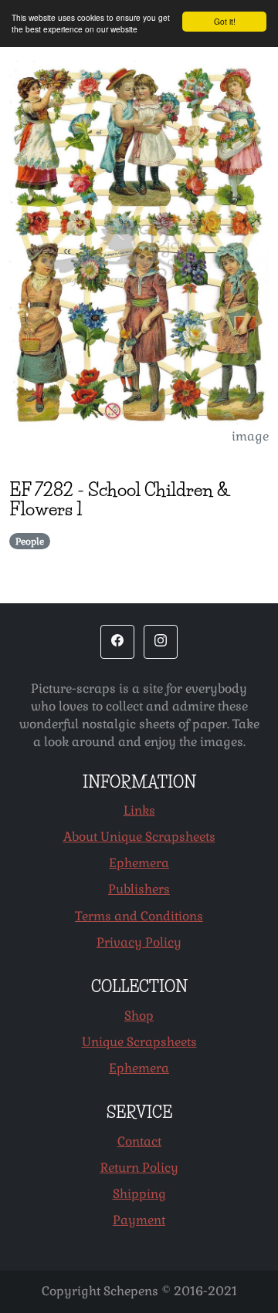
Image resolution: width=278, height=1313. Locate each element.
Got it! (225, 21)
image (250, 436)
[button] (117, 642)
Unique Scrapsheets (139, 1042)
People (29, 541)
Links (139, 810)
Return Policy (139, 1167)
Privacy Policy (139, 942)
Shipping (139, 1194)
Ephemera (139, 863)
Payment (139, 1220)
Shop (139, 1016)
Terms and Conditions (139, 916)
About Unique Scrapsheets (139, 837)
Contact (139, 1141)
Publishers (139, 889)
